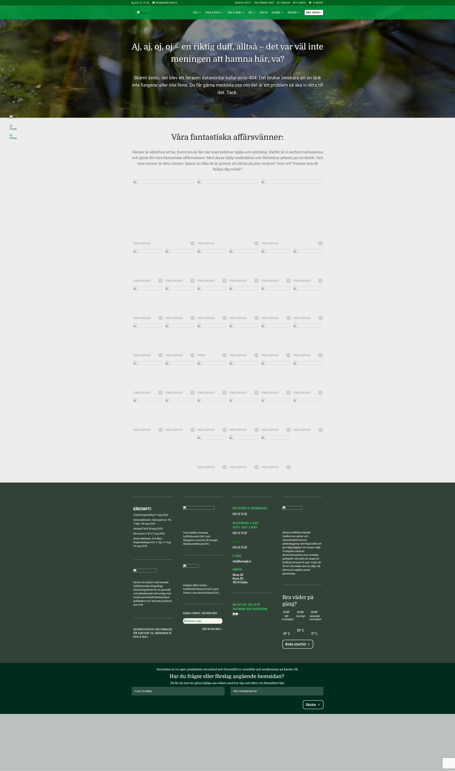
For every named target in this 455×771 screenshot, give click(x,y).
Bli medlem (283, 3)
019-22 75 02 (142, 2)
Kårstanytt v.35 (141, 533)
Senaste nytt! (243, 3)
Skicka (311, 705)
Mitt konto (299, 3)
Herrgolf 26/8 (140, 528)
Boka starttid (295, 644)
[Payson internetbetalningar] (192, 620)
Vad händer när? (264, 3)
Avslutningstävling (143, 514)
